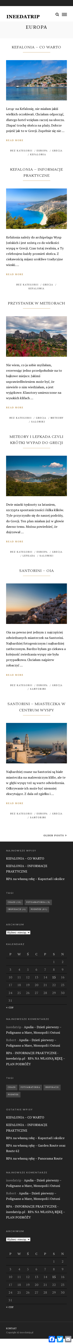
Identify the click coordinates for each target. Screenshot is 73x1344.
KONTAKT (11, 1328)
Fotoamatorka (38, 902)
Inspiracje (17, 909)
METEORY (57, 417)
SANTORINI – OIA (36, 570)
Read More (15, 140)
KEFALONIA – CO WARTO (36, 47)
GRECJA (57, 150)
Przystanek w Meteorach (36, 303)
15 (54, 977)
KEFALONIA (38, 154)
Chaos (14, 902)
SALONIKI (38, 421)
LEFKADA (29, 555)
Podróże (39, 909)
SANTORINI (38, 688)
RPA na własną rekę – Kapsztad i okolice (35, 879)
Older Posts (53, 835)
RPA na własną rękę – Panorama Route (34, 1158)
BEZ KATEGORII (21, 150)
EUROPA (42, 150)
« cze (9, 1007)
